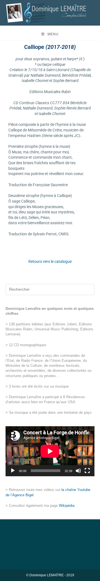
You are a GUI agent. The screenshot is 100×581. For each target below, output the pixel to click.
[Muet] (78, 470)
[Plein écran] (87, 470)
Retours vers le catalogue (50, 261)
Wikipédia (66, 505)
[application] (50, 451)
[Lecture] (13, 470)
